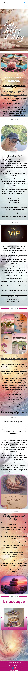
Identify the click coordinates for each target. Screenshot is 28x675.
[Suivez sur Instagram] (15, 668)
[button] (2, 617)
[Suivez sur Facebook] (13, 668)
